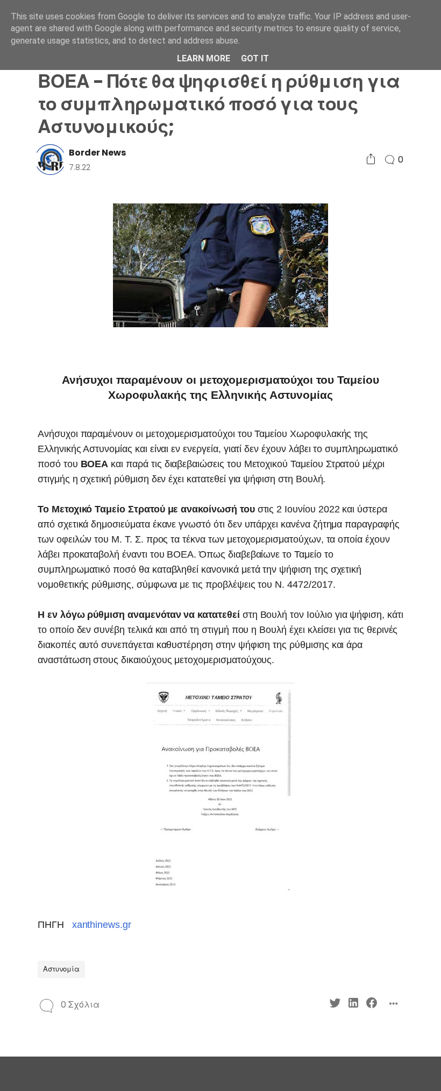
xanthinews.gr (101, 924)
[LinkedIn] (353, 1004)
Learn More (203, 58)
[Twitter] (335, 1004)
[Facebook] (371, 1004)
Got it (255, 58)
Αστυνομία (61, 969)
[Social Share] (371, 159)
